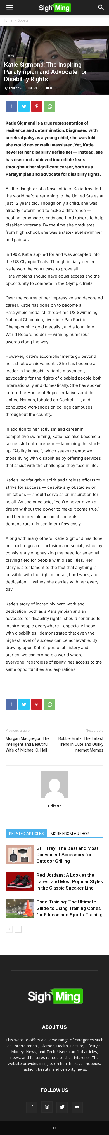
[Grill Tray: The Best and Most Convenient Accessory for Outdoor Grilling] (20, 854)
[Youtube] (77, 1107)
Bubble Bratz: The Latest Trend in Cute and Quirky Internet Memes (80, 744)
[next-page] (18, 929)
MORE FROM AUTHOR (70, 833)
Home (8, 20)
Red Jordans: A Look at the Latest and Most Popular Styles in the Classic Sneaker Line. (69, 881)
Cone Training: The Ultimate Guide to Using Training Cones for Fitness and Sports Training (69, 908)
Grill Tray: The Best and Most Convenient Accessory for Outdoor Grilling (67, 854)
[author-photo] (54, 798)
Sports (23, 20)
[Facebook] (11, 106)
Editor (14, 88)
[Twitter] (24, 106)
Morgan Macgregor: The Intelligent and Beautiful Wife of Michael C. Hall (27, 744)
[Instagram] (47, 1107)
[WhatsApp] (49, 106)
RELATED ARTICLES (26, 833)
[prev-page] (9, 929)
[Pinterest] (36, 106)
